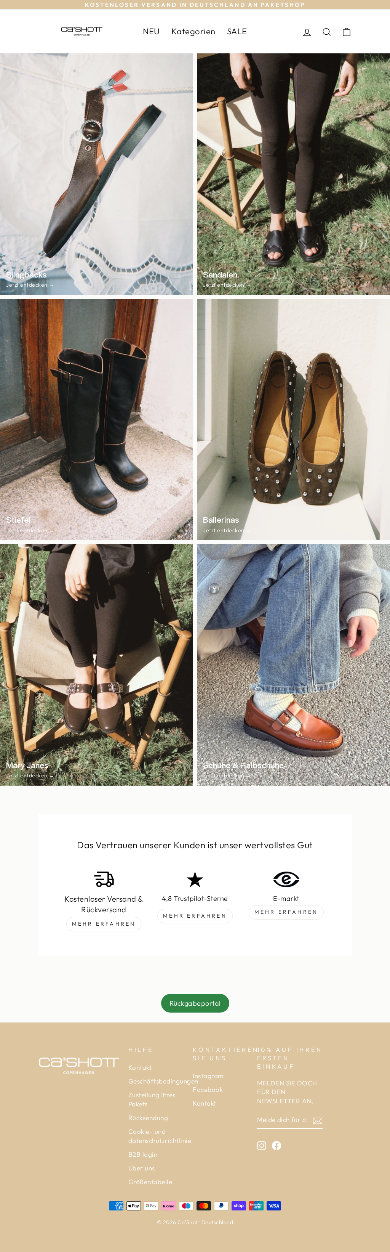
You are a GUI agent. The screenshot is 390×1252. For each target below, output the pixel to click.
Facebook (208, 1089)
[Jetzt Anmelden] (318, 1120)
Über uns (141, 1168)
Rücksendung (148, 1118)
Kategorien (193, 31)
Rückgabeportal (195, 1003)
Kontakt (140, 1067)
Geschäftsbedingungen (163, 1081)
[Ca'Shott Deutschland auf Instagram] (261, 1145)
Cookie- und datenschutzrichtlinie (160, 1135)
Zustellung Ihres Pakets (152, 1099)
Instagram (208, 1076)
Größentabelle (150, 1182)
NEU (151, 31)
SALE (237, 31)
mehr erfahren (104, 923)
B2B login (143, 1154)
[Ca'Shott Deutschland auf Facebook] (276, 1145)
